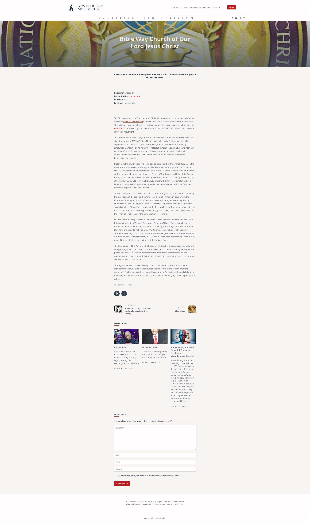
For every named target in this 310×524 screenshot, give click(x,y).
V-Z (192, 18)
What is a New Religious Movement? (197, 7)
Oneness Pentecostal (133, 121)
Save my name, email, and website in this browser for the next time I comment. (150, 475)
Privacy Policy (149, 518)
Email (118, 462)
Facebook (127, 284)
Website (119, 469)
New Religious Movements (91, 7)
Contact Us (216, 7)
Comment (120, 428)
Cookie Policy (161, 518)
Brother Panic (121, 347)
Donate (231, 7)
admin (118, 368)
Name (118, 455)
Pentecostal (134, 96)
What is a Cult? (176, 7)
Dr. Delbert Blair (150, 347)
